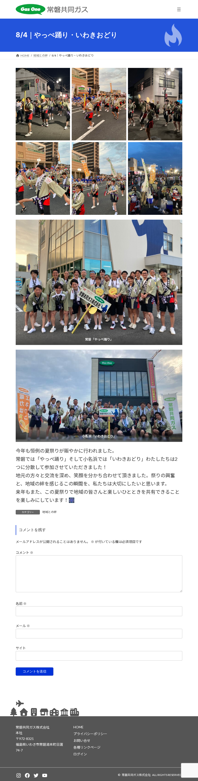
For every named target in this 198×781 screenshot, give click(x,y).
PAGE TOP (188, 753)
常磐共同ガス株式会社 (136, 775)
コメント (24, 552)
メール (23, 626)
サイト (21, 648)
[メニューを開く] (179, 9)
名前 (21, 603)
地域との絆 (49, 512)
